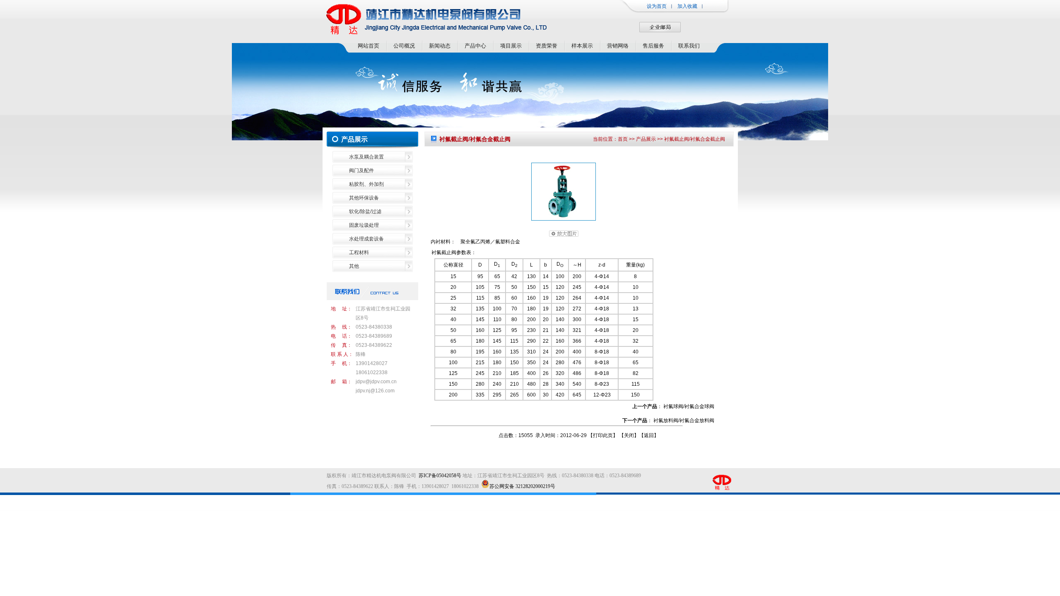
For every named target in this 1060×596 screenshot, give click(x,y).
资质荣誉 (546, 46)
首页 (623, 139)
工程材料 (359, 252)
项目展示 (511, 46)
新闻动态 (439, 46)
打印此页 (603, 435)
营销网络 (618, 46)
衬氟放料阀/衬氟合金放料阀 (683, 420)
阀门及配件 (361, 170)
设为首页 (657, 6)
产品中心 (475, 46)
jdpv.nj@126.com (375, 391)
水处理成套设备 (366, 239)
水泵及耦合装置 (366, 157)
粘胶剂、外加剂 (366, 184)
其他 (354, 266)
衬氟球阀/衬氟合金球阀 (688, 406)
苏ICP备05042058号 (440, 475)
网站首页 (368, 46)
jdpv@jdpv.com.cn (376, 382)
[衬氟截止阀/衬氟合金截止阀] (563, 219)
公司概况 (404, 46)
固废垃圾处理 (364, 225)
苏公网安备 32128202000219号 (522, 486)
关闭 (629, 435)
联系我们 (689, 46)
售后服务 (653, 46)
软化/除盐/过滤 (365, 211)
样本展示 (582, 46)
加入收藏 (687, 6)
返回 (649, 435)
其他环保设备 (364, 198)
